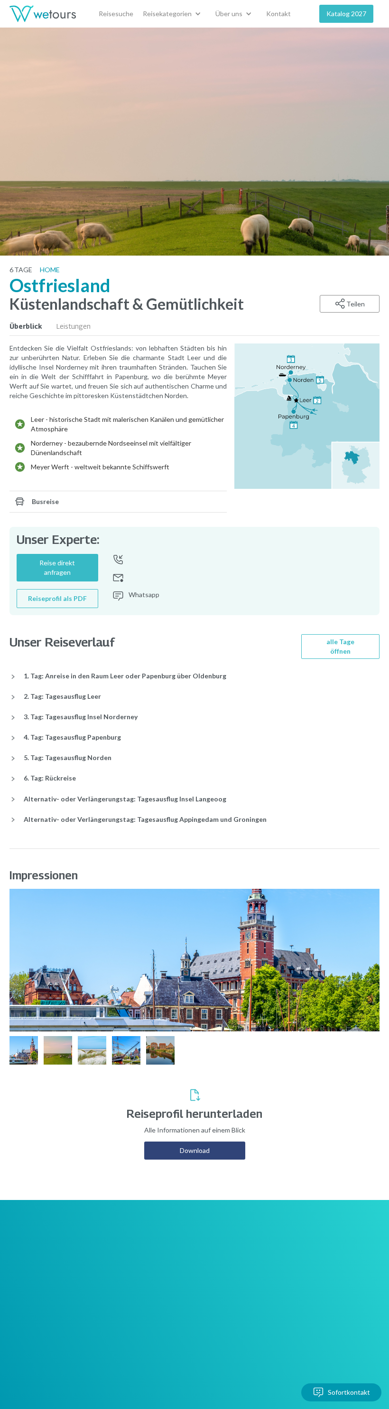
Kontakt (278, 14)
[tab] (32, 326)
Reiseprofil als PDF (57, 598)
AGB (156, 1290)
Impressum (166, 1309)
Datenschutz (168, 1328)
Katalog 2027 (346, 14)
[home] (42, 13)
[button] (174, 14)
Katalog (104, 1309)
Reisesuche (116, 14)
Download (195, 1150)
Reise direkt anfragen (57, 567)
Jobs (156, 1271)
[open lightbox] (307, 416)
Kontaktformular (117, 1290)
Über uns (106, 1271)
